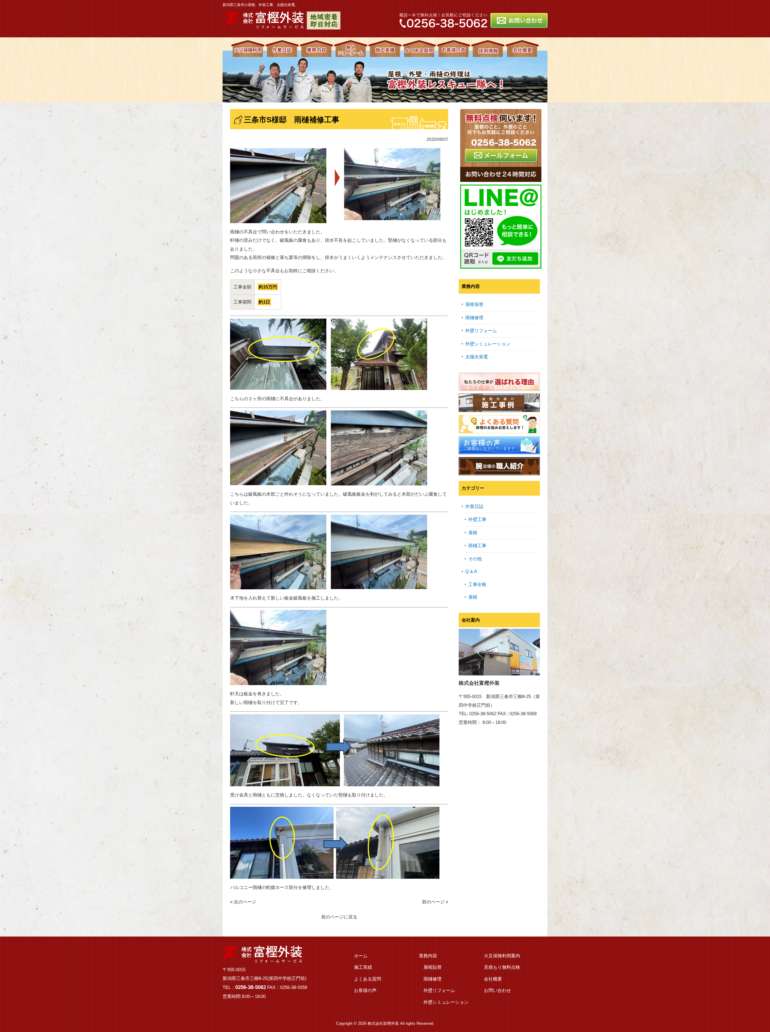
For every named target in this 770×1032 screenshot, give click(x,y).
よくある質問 (367, 978)
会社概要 (493, 978)
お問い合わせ (497, 990)
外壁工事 (477, 519)
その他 (475, 558)
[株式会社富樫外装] (264, 26)
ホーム (361, 955)
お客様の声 (365, 990)
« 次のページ (243, 901)
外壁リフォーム (481, 330)
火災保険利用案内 (502, 955)
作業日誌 (474, 506)
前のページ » (435, 901)
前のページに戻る (339, 916)
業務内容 (428, 955)
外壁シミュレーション (487, 343)
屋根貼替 (433, 967)
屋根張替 (474, 304)
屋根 (472, 532)
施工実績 (363, 967)
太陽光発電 (476, 356)
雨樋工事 (477, 545)
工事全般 (477, 584)
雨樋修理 (474, 317)
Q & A (471, 571)
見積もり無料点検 (502, 967)
